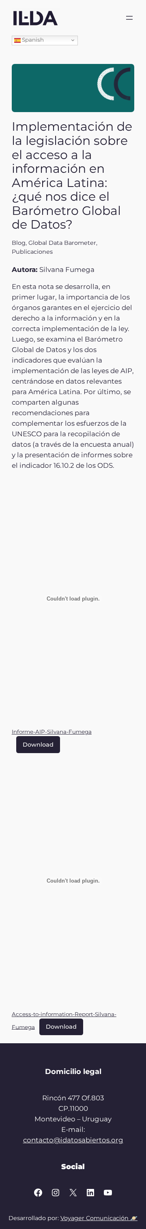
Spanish (32, 39)
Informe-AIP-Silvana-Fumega (52, 731)
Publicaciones (32, 251)
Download (38, 744)
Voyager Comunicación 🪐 (98, 1218)
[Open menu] (129, 18)
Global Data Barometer (62, 242)
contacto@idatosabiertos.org (73, 1140)
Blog (19, 242)
